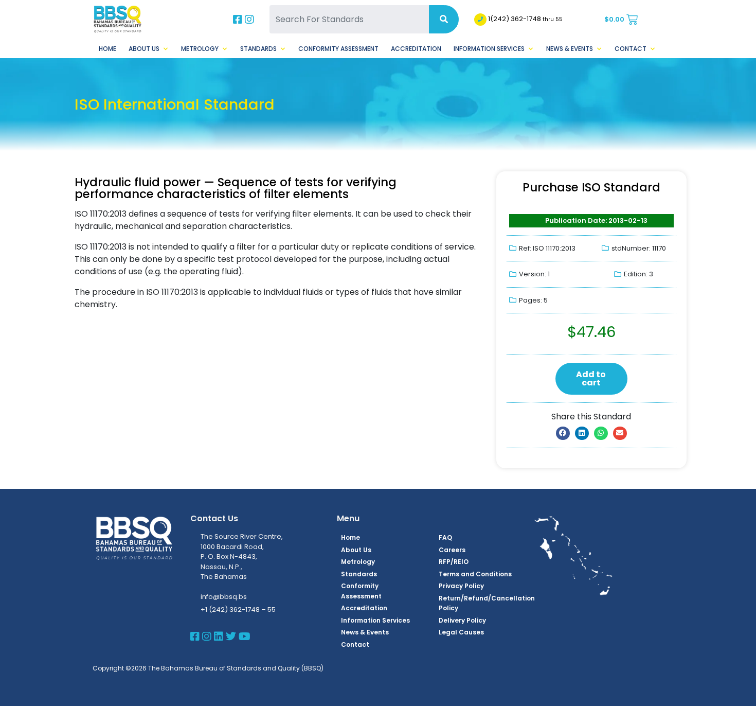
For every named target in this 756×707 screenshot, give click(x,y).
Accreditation (416, 48)
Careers (452, 549)
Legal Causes (461, 632)
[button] (563, 433)
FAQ (445, 537)
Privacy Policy (461, 585)
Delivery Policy (462, 620)
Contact (630, 48)
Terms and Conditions (475, 574)
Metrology (200, 48)
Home (107, 48)
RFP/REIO (454, 561)
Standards (258, 48)
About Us (144, 48)
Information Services (489, 48)
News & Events (569, 48)
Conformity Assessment (338, 48)
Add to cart (591, 378)
